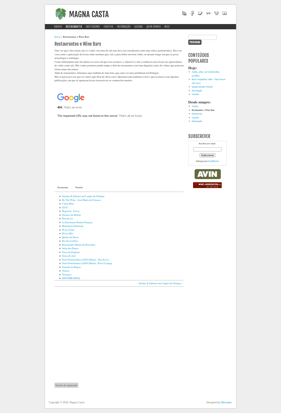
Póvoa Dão (67, 233)
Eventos (108, 26)
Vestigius (66, 274)
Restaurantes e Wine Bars (203, 109)
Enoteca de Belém (71, 215)
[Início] (60, 21)
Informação (124, 26)
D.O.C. (65, 207)
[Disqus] (119, 334)
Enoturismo (93, 26)
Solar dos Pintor (70, 248)
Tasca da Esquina (71, 252)
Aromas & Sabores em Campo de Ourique (83, 196)
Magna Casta (89, 14)
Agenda (138, 26)
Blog (167, 26)
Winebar (79, 187)
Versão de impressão (66, 385)
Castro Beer (68, 203)
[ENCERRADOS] (71, 278)
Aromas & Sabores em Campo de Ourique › (160, 283)
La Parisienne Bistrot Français (77, 222)
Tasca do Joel (69, 255)
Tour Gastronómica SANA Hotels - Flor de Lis (85, 259)
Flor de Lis (67, 218)
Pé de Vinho (68, 229)
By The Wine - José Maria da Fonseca (81, 200)
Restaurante (63, 187)
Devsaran (226, 402)
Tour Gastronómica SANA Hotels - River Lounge (87, 263)
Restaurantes (74, 26)
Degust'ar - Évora (71, 211)
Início (57, 36)
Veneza (65, 270)
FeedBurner (213, 160)
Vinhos (58, 26)
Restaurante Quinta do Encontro (78, 244)
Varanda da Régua (71, 267)
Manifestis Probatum (72, 226)
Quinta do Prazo (70, 237)
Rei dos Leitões (70, 241)
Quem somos (153, 26)
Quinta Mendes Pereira (202, 86)
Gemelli (195, 94)
